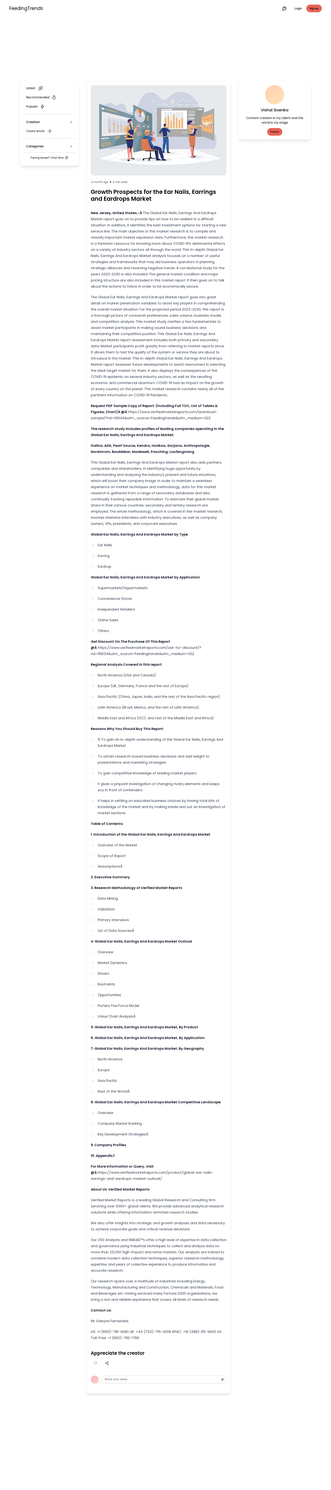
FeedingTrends (26, 8)
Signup (314, 8)
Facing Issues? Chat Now (47, 158)
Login (298, 8)
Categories (35, 146)
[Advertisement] (165, 48)
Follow (274, 132)
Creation (33, 122)
